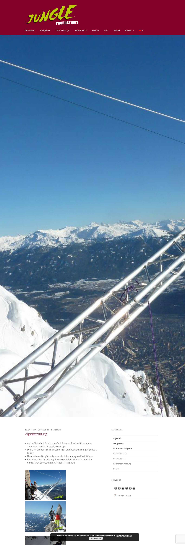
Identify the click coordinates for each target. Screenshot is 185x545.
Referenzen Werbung (122, 463)
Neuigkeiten (45, 30)
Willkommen (30, 30)
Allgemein (117, 438)
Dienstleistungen (63, 30)
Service (116, 468)
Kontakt (128, 30)
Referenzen (80, 30)
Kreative (95, 30)
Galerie (117, 30)
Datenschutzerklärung (124, 535)
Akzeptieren (96, 538)
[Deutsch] (140, 30)
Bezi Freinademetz (52, 430)
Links (106, 30)
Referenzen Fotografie (122, 448)
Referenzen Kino (120, 453)
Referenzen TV (119, 458)
